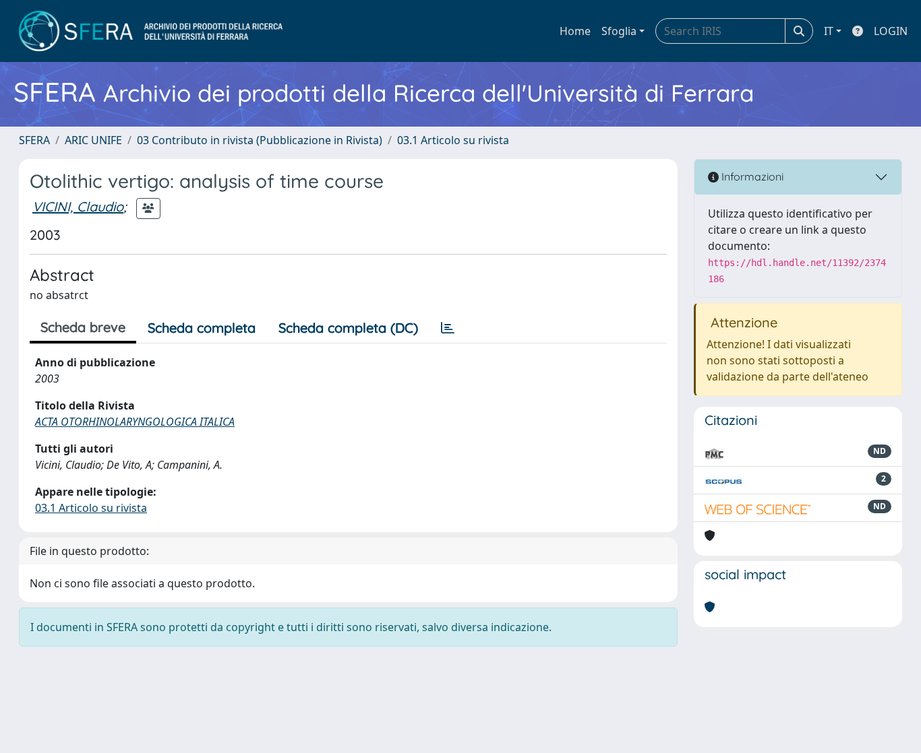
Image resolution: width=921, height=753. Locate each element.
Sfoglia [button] (618, 31)
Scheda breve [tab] (82, 327)
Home (575, 31)
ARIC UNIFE (93, 140)
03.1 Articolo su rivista (453, 140)
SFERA (34, 140)
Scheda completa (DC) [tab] (348, 327)
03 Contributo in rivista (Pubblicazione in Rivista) (259, 140)
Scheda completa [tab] (202, 327)
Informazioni (751, 176)
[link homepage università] (150, 31)
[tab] (447, 328)
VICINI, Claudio (77, 206)
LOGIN (891, 31)
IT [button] (828, 31)
